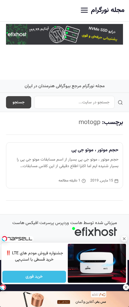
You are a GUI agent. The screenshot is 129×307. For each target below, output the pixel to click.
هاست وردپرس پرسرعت (60, 223)
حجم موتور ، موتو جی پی (94, 150)
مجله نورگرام (107, 10)
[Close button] (125, 239)
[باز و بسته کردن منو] (84, 11)
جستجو (19, 102)
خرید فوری (34, 276)
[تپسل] (3, 287)
